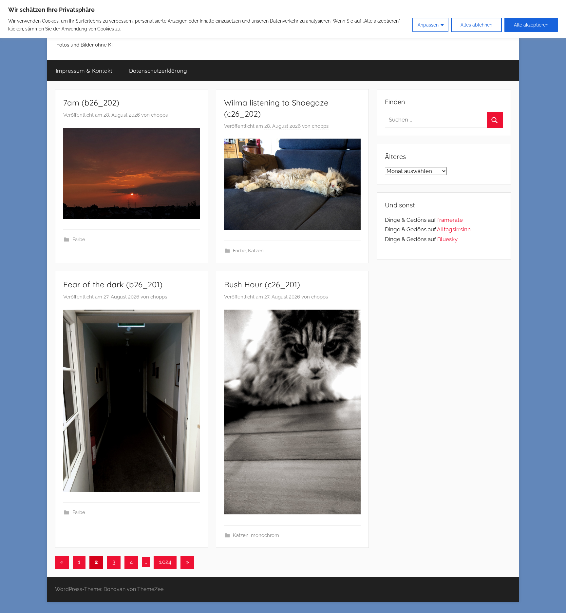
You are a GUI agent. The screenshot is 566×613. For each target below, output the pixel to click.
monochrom (265, 535)
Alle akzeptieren (531, 25)
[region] (283, 19)
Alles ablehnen (476, 25)
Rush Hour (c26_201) (262, 284)
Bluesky (447, 239)
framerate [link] (450, 220)
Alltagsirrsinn (454, 229)
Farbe (78, 239)
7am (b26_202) (91, 102)
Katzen (256, 251)
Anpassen (428, 25)
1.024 (165, 562)
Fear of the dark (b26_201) (112, 284)
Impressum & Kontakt (84, 70)
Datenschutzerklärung (158, 70)
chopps (159, 115)
